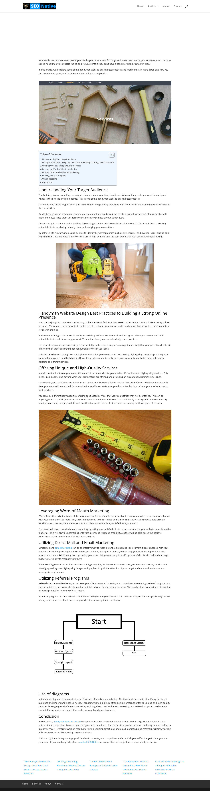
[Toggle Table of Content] (110, 155)
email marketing (63, 547)
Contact (178, 6)
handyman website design (67, 721)
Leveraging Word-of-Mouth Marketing (59, 169)
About (166, 6)
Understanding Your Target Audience (59, 159)
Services (152, 6)
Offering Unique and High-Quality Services (61, 165)
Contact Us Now (105, 38)
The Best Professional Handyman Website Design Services (103, 765)
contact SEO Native (89, 741)
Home (140, 6)
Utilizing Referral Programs (54, 175)
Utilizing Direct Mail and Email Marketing (60, 172)
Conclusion (47, 182)
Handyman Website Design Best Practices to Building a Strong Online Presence (78, 162)
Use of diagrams (49, 179)
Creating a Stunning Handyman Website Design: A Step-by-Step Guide (71, 765)
